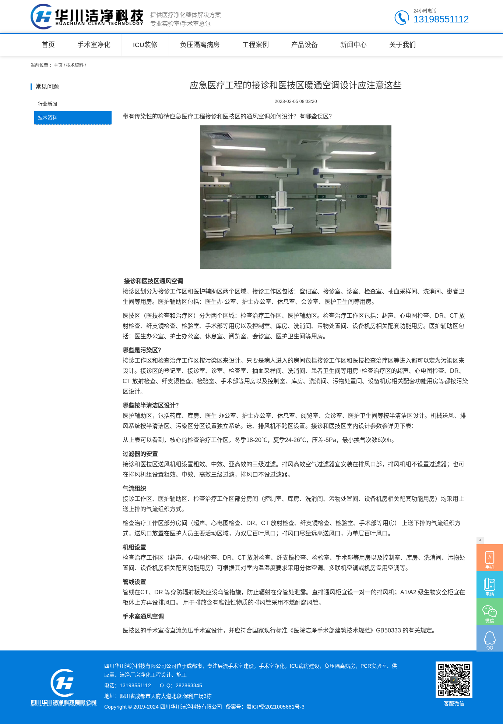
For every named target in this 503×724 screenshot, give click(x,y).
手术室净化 (93, 45)
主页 (58, 65)
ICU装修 (145, 45)
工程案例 (255, 45)
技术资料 (75, 65)
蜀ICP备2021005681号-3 (275, 707)
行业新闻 (47, 104)
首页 (48, 45)
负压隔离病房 (200, 45)
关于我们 (402, 45)
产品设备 (304, 45)
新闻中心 (353, 45)
